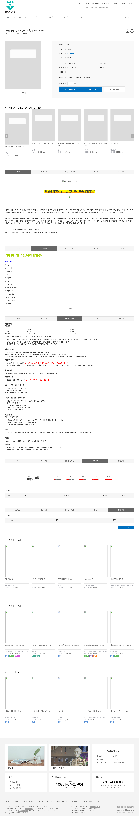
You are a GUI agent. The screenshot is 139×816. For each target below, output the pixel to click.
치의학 (66, 17)
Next (132, 136)
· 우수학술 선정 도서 (101, 762)
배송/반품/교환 (70, 172)
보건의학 (96, 17)
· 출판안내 (115, 759)
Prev (6, 136)
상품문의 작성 (126, 527)
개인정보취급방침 (28, 801)
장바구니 (114, 3)
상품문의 (121, 172)
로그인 (79, 3)
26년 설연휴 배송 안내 (15, 788)
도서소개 (18, 172)
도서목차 (44, 172)
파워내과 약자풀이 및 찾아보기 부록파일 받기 (69, 191)
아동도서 (126, 17)
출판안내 (49, 801)
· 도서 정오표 (99, 759)
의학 (35, 17)
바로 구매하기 (70, 89)
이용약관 (17, 801)
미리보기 (23, 93)
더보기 (70, 309)
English (130, 3)
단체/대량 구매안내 (61, 801)
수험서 (111, 17)
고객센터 (123, 3)
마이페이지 (95, 3)
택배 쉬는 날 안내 (13, 782)
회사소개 (7, 801)
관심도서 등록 (114, 89)
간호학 (50, 17)
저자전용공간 (74, 801)
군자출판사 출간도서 (20, 17)
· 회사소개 (99, 756)
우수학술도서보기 (87, 801)
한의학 (81, 17)
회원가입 (86, 3)
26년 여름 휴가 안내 (14, 785)
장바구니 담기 (92, 89)
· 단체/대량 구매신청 (118, 762)
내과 (64, 45)
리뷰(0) (95, 172)
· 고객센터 (115, 756)
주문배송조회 (105, 3)
